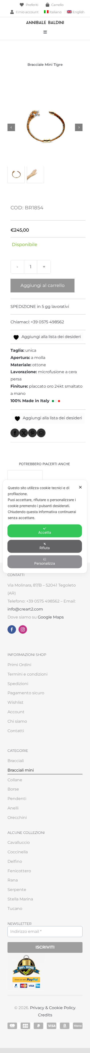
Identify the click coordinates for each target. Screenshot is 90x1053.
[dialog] (45, 526)
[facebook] (12, 629)
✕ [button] (80, 487)
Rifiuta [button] (45, 548)
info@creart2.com (25, 609)
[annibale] (45, 22)
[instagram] (22, 629)
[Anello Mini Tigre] (25, 473)
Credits (45, 1015)
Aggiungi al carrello (42, 285)
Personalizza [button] (44, 563)
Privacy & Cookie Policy (52, 1007)
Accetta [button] (44, 532)
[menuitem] (53, 12)
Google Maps (51, 617)
